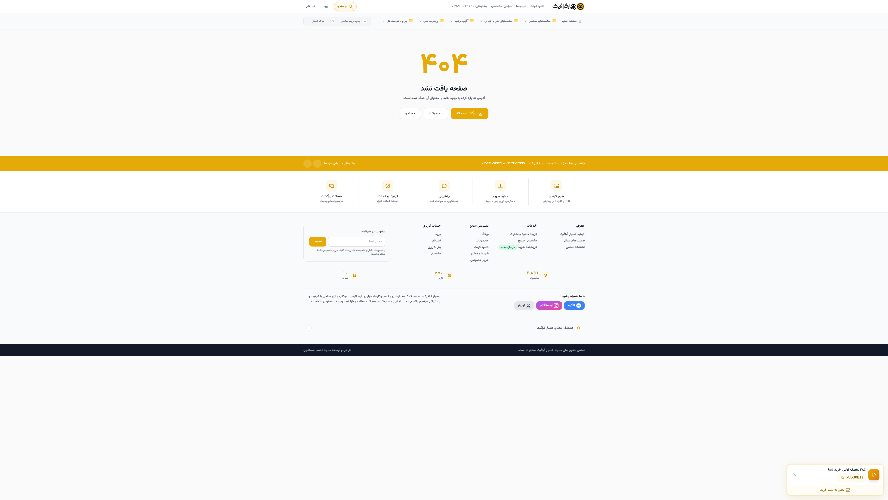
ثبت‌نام (310, 6)
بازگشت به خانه (466, 113)
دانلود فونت (537, 6)
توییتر (521, 305)
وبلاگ (485, 234)
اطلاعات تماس (575, 247)
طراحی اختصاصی (501, 6)
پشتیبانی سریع (527, 240)
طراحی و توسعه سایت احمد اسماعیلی (327, 350)
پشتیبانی (435, 253)
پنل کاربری (434, 247)
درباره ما (521, 6)
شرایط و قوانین (479, 253)
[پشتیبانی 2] (307, 163)
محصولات (435, 113)
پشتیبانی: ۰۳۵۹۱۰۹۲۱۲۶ (469, 6)
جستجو (410, 113)
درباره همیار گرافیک (572, 234)
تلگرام (571, 305)
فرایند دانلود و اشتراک (523, 234)
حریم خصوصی (479, 260)
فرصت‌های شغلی (574, 240)
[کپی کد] (842, 477)
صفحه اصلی (569, 21)
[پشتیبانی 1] (317, 163)
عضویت (318, 241)
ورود (325, 6)
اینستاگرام (546, 305)
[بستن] (795, 474)
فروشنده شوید (519, 247)
